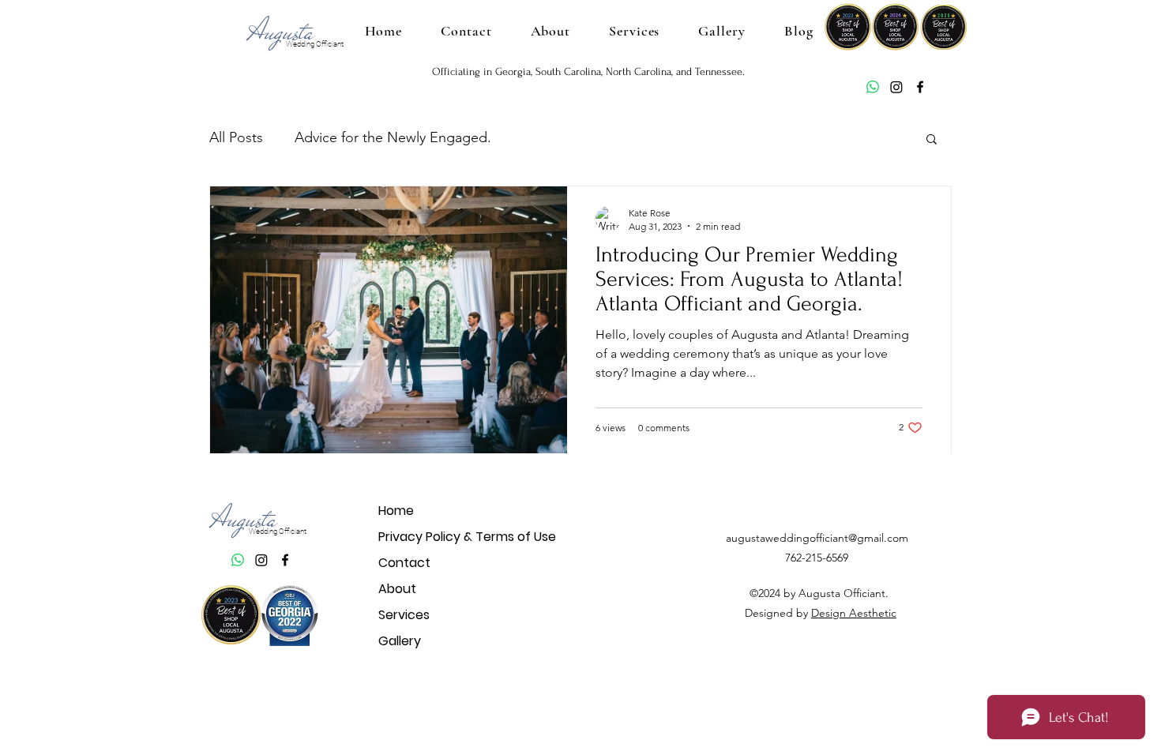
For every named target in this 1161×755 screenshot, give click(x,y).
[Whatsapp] (873, 87)
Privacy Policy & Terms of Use (434, 537)
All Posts (236, 137)
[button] (931, 140)
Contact (404, 563)
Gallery (399, 641)
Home (396, 510)
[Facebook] (920, 87)
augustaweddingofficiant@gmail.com (817, 538)
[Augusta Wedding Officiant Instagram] (896, 87)
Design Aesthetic (853, 613)
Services (404, 615)
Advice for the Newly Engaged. (393, 137)
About (397, 589)
